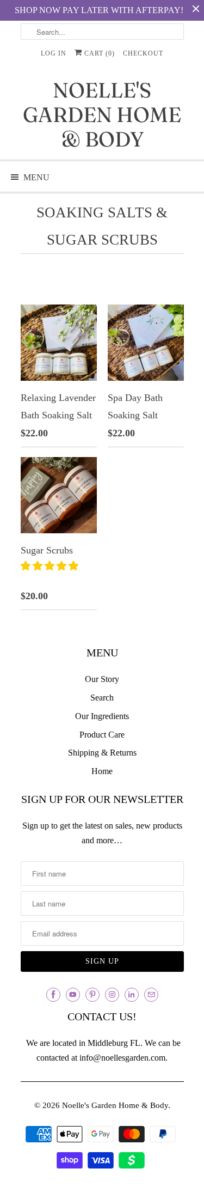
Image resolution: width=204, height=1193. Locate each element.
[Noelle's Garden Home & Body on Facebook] (53, 995)
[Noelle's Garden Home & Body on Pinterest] (92, 995)
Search (102, 697)
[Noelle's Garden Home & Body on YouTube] (73, 995)
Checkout (143, 53)
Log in (53, 53)
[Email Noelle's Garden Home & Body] (151, 995)
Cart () (98, 53)
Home (102, 771)
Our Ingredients (102, 716)
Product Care (102, 734)
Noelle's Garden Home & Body (102, 114)
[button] (51, 566)
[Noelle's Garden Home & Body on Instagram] (112, 995)
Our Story (102, 679)
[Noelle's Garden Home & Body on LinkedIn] (132, 995)
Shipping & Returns (102, 752)
